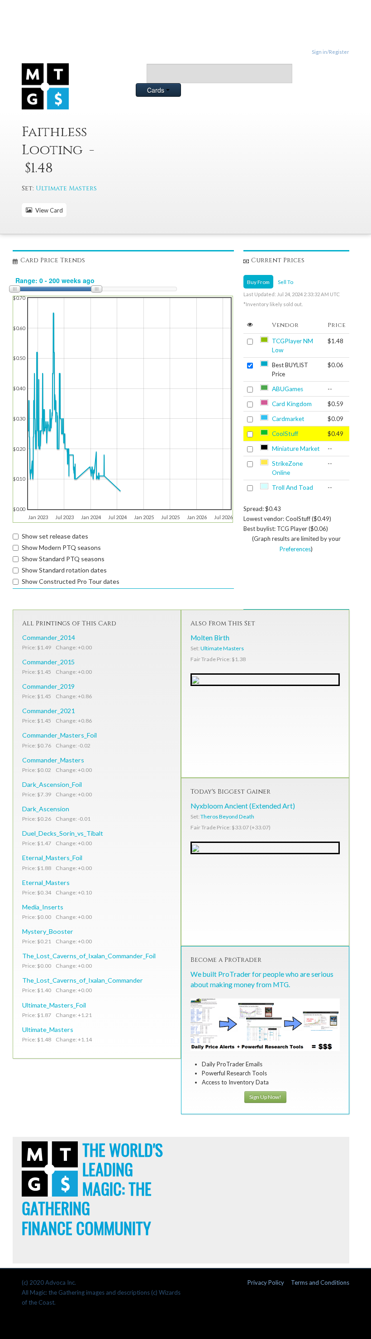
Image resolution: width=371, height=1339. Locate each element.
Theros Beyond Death (227, 816)
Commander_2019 (48, 686)
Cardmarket (288, 418)
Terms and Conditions (320, 1282)
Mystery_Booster (47, 931)
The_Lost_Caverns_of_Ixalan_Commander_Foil (89, 956)
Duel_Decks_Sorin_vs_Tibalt (62, 833)
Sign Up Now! (265, 1096)
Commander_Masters (53, 760)
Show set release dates (55, 536)
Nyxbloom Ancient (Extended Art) (242, 806)
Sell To (285, 282)
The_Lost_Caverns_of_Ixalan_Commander (82, 980)
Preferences (295, 549)
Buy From (258, 282)
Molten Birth (209, 638)
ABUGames (287, 389)
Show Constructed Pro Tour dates (70, 581)
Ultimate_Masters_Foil (54, 1005)
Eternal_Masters (46, 882)
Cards (156, 90)
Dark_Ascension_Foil (52, 784)
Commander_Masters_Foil (59, 735)
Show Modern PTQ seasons (61, 547)
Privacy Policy (265, 1282)
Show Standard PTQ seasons (63, 559)
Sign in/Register (330, 52)
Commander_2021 (48, 710)
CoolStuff (285, 433)
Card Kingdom (292, 403)
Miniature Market (296, 448)
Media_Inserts (42, 907)
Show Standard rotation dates (64, 570)
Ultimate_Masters (47, 1029)
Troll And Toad (292, 487)
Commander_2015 (48, 662)
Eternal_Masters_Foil (52, 857)
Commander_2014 (48, 637)
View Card (48, 210)
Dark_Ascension (45, 809)
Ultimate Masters (66, 188)
